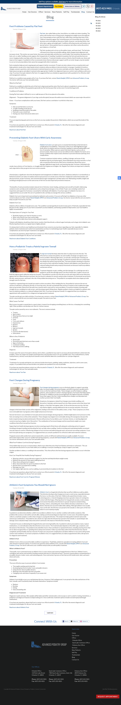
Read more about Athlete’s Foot (19, 607)
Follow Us (75, 621)
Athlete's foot (44, 492)
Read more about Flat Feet (17, 130)
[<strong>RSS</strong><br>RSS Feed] (91, 23)
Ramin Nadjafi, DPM (63, 78)
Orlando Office (77, 640)
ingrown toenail (47, 254)
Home (24, 12)
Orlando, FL (58, 125)
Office (40, 12)
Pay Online (58, 6)
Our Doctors (32, 12)
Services (47, 12)
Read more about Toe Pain (17, 372)
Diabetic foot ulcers (46, 145)
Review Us (85, 621)
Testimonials (75, 12)
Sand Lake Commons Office (81, 643)
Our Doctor (75, 635)
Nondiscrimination (112, 689)
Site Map (105, 689)
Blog (83, 12)
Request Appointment (45, 6)
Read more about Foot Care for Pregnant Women (24, 477)
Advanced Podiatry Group (81, 78)
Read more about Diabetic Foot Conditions (22, 238)
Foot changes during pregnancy (49, 387)
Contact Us (90, 12)
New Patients (57, 12)
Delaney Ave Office (78, 645)
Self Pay (66, 12)
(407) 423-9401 (104, 8)
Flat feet (42, 33)
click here (62, 2)
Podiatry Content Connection (38, 689)
